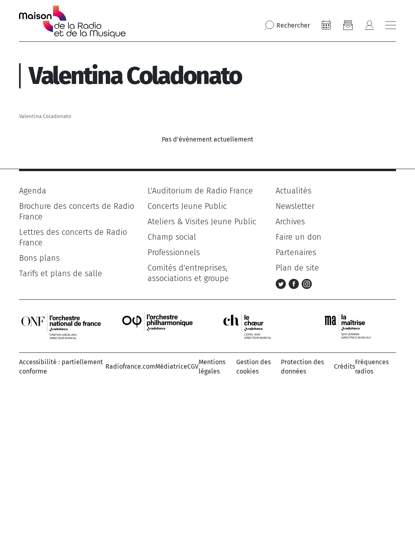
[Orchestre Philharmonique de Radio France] (158, 325)
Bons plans (39, 258)
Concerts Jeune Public (187, 206)
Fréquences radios (372, 366)
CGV (193, 366)
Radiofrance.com (130, 366)
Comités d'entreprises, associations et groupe (188, 273)
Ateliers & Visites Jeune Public (202, 221)
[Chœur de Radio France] (255, 325)
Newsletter (295, 206)
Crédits (344, 366)
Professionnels (174, 252)
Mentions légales (212, 366)
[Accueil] (72, 22)
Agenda (32, 190)
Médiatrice (171, 366)
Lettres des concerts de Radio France (73, 237)
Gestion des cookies (253, 366)
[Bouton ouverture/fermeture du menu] (390, 25)
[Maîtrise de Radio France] (353, 325)
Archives (290, 221)
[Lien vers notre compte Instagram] (307, 283)
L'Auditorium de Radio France (200, 190)
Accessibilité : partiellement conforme (61, 366)
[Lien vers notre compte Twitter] (282, 283)
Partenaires (296, 252)
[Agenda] (326, 25)
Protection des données (302, 366)
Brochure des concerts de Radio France (76, 211)
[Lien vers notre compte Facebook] (295, 283)
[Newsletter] (347, 25)
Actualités (293, 190)
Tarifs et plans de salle (60, 273)
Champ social (172, 237)
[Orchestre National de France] (61, 325)
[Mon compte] (369, 25)
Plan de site (297, 268)
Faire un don (298, 237)
